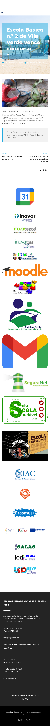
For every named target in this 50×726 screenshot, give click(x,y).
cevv (4, 65)
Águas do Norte (34, 63)
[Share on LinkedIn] (46, 170)
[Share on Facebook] (37, 170)
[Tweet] (40, 170)
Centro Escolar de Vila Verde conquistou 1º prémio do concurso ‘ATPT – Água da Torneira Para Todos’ (25, 135)
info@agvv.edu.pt (11, 638)
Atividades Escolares (14, 63)
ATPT (44, 63)
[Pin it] (43, 170)
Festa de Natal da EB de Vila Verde (12, 158)
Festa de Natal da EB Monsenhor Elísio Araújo (38, 159)
